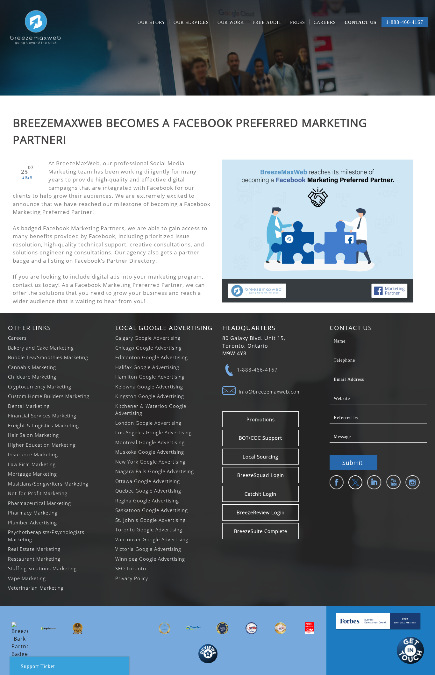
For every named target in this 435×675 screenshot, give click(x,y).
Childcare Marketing (32, 376)
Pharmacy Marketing (33, 512)
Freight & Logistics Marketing (43, 425)
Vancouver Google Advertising (152, 539)
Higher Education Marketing (42, 445)
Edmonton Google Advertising (151, 357)
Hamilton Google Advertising (150, 376)
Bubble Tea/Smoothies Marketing (48, 357)
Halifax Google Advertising (147, 367)
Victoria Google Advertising (148, 549)
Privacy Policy (131, 578)
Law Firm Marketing (32, 464)
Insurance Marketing (33, 454)
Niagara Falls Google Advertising (154, 471)
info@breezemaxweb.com (270, 391)
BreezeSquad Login (260, 475)
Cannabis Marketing (32, 367)
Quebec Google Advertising (148, 490)
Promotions (260, 419)
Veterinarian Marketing (36, 588)
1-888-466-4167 (404, 22)
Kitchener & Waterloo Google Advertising (150, 409)
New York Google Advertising (150, 461)
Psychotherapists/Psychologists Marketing (46, 536)
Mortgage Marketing (32, 474)
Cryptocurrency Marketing (39, 386)
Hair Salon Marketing (33, 435)
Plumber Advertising (32, 522)
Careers (325, 22)
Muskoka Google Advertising (149, 452)
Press (297, 22)
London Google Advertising (148, 423)
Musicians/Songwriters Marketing (48, 483)
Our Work (231, 22)
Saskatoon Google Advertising (151, 510)
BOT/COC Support (260, 438)
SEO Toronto (130, 568)
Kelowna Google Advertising (149, 386)
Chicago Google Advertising (148, 348)
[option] (19, 640)
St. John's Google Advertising (150, 520)
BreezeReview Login (261, 512)
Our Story (151, 22)
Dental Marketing (29, 406)
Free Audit (267, 22)
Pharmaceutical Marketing (39, 503)
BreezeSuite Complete (260, 531)
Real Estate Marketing (34, 549)
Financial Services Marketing (42, 415)
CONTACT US (360, 22)
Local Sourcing (260, 456)
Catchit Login (260, 494)
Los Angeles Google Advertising (153, 432)
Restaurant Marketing (34, 559)
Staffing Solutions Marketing (42, 568)
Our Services (191, 22)
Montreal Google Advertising (150, 442)
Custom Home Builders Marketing (48, 396)
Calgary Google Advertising (148, 338)
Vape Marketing (27, 578)
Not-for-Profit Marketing (38, 493)
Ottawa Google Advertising (147, 481)
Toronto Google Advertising (148, 529)
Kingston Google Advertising (149, 396)
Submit (352, 462)
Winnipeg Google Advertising (150, 559)
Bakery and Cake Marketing (41, 348)
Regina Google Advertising (147, 500)
